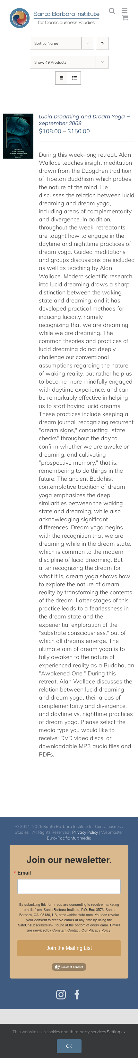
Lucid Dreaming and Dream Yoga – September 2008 (84, 120)
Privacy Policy (85, 832)
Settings (115, 1031)
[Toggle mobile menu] (125, 10)
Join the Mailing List (69, 948)
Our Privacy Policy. (96, 930)
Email (24, 872)
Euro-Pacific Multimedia (69, 837)
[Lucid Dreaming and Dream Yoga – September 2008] (18, 117)
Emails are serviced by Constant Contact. (73, 927)
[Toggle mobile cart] (125, 17)
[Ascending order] (102, 43)
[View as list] (74, 78)
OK (69, 1046)
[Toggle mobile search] (112, 10)
